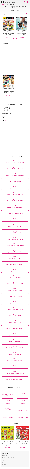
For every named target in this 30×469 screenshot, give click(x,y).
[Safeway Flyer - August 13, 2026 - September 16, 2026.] (21, 23)
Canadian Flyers (9, 2)
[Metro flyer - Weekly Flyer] (22, 433)
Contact (4, 464)
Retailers (4, 455)
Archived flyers (6, 461)
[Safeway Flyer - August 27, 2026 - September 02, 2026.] (8, 23)
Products (4, 459)
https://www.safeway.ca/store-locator (13, 120)
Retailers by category (8, 457)
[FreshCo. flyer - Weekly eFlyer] (7, 433)
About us (4, 462)
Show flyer (8, 37)
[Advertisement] (15, 58)
